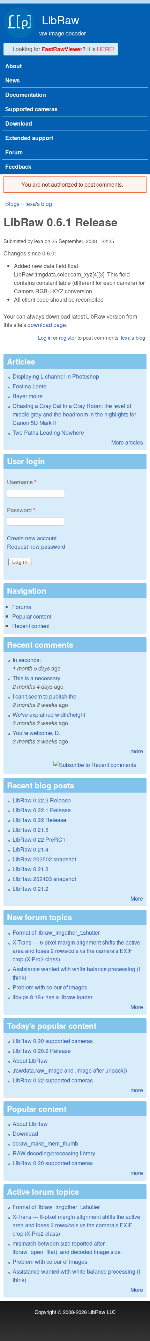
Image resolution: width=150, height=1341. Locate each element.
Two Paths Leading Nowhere (48, 432)
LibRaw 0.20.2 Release (42, 1051)
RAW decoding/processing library (54, 1153)
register (67, 337)
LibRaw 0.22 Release (39, 820)
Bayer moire (28, 396)
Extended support (29, 138)
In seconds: (27, 660)
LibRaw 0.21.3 (30, 869)
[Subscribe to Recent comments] (75, 765)
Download (18, 123)
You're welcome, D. (36, 733)
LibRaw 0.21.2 (30, 889)
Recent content (31, 626)
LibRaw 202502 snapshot (44, 859)
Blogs (12, 204)
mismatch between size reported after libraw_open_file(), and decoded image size (67, 1247)
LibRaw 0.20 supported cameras (53, 1041)
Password (21, 510)
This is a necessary (36, 678)
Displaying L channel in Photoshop (56, 376)
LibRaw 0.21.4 (30, 849)
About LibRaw (30, 1060)
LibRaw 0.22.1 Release (42, 810)
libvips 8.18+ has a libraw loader (52, 997)
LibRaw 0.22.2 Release (42, 800)
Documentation (25, 95)
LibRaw (60, 19)
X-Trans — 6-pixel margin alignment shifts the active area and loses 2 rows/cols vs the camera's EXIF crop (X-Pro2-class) (76, 950)
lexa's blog (38, 204)
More (136, 898)
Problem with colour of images (50, 987)
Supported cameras (31, 109)
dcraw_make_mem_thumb (45, 1143)
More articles (127, 442)
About (13, 66)
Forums (21, 607)
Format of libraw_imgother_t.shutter (56, 932)
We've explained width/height (49, 714)
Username (21, 482)
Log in (45, 337)
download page (47, 325)
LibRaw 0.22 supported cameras (53, 1080)
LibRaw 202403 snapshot (44, 879)
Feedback (18, 166)
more (136, 751)
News (12, 80)
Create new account (32, 538)
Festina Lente (29, 386)
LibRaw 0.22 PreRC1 (39, 839)
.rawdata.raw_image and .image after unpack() (70, 1070)
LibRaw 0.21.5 (30, 830)
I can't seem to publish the (44, 696)
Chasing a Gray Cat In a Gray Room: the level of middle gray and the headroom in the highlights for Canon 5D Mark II (74, 414)
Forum (14, 152)
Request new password (36, 546)
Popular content (31, 616)
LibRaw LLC (102, 1311)
